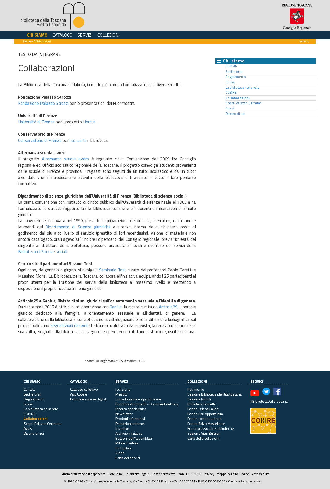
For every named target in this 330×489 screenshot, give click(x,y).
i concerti (78, 140)
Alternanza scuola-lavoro (65, 159)
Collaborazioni (238, 97)
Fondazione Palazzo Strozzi (43, 103)
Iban (181, 473)
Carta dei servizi (128, 457)
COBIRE (231, 92)
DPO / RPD (194, 473)
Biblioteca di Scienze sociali (42, 251)
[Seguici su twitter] (266, 392)
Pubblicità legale (137, 473)
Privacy (209, 473)
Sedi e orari (234, 71)
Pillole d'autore (127, 443)
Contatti (231, 66)
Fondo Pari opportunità (205, 413)
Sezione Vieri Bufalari (203, 433)
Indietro (304, 41)
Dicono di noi (235, 113)
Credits (233, 481)
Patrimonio (195, 389)
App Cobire (78, 394)
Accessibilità (260, 473)
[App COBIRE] (263, 420)
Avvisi (230, 108)
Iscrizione (123, 389)
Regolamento (236, 76)
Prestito (122, 394)
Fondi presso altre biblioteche (210, 428)
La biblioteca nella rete (242, 87)
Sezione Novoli (199, 399)
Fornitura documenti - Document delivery (147, 404)
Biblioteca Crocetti (201, 404)
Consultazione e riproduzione (138, 399)
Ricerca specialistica (131, 408)
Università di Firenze (36, 121)
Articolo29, (168, 307)
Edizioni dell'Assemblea (134, 438)
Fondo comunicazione (204, 418)
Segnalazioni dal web (69, 325)
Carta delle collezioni (203, 438)
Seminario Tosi (112, 270)
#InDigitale (124, 448)
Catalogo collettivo (84, 389)
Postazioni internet (130, 423)
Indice (245, 473)
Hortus (89, 121)
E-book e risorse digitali (88, 399)
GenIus (116, 307)
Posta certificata (163, 473)
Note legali (115, 473)
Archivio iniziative (129, 433)
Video (120, 453)
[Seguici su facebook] (277, 392)
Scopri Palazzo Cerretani (244, 103)
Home (27, 41)
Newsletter (124, 413)
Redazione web (251, 481)
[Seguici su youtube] (254, 392)
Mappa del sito (227, 473)
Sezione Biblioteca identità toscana (214, 394)
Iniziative (122, 428)
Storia (230, 82)
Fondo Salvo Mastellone (206, 423)
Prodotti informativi (130, 418)
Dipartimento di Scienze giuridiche (78, 227)
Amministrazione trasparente (83, 473)
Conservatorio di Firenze (40, 140)
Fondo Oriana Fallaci (203, 408)
